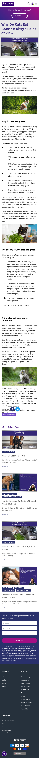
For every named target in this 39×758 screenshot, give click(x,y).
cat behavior (7, 588)
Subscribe (19, 16)
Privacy (23, 696)
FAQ (3, 724)
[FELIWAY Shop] (12, 4)
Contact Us (5, 727)
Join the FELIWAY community (6, 731)
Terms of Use (25, 690)
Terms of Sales (25, 686)
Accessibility (24, 709)
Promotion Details (26, 702)
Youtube (4, 683)
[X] (17, 409)
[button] (4, 753)
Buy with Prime (25, 706)
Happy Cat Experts (9, 494)
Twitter (4, 686)
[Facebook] (12, 409)
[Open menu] (36, 4)
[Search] (28, 3)
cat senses (18, 588)
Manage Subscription (8, 720)
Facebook (4, 680)
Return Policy (25, 680)
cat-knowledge (9, 415)
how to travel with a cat (12, 497)
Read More (5, 466)
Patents (23, 693)
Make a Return (25, 683)
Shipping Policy (25, 677)
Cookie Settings (25, 699)
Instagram (5, 677)
